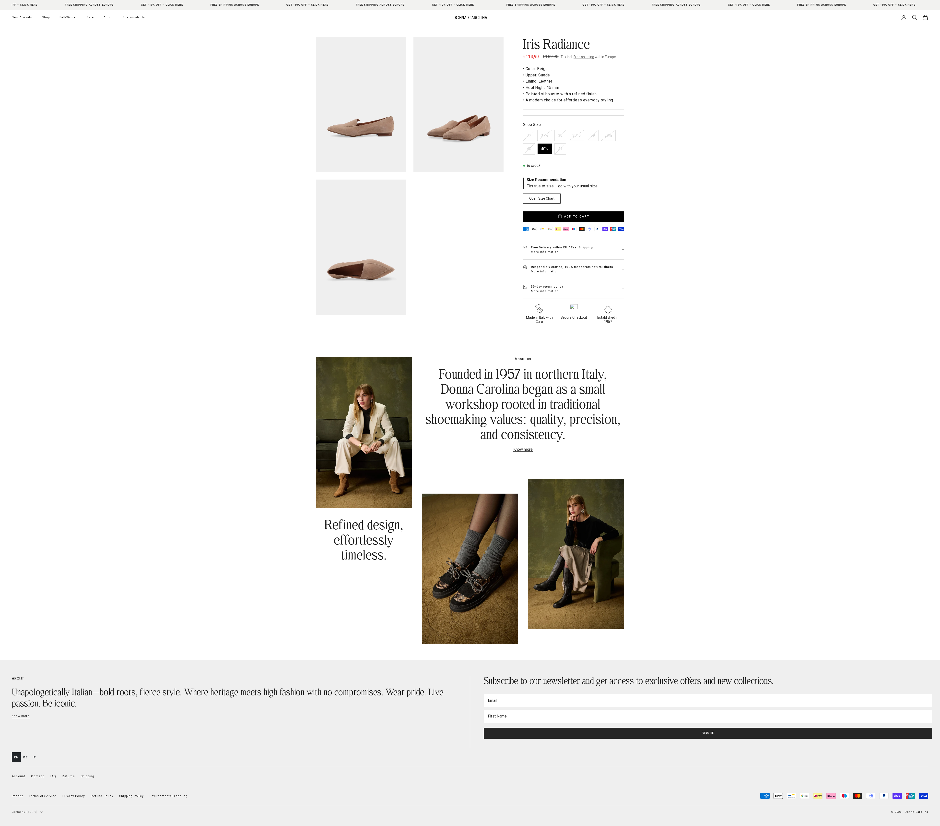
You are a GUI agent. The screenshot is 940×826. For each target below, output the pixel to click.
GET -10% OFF (518, 466)
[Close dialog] (559, 340)
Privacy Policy (528, 479)
